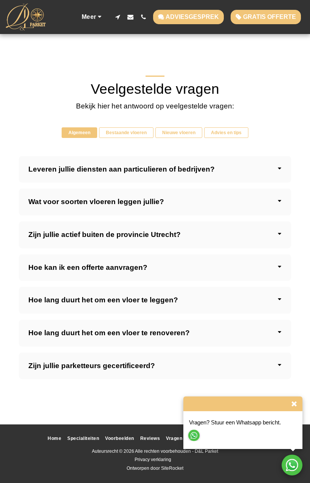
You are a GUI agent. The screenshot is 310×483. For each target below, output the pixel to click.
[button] (118, 17)
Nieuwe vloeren (178, 132)
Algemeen (79, 132)
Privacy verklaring (153, 459)
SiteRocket (172, 468)
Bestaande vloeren (126, 132)
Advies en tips (226, 132)
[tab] (155, 169)
